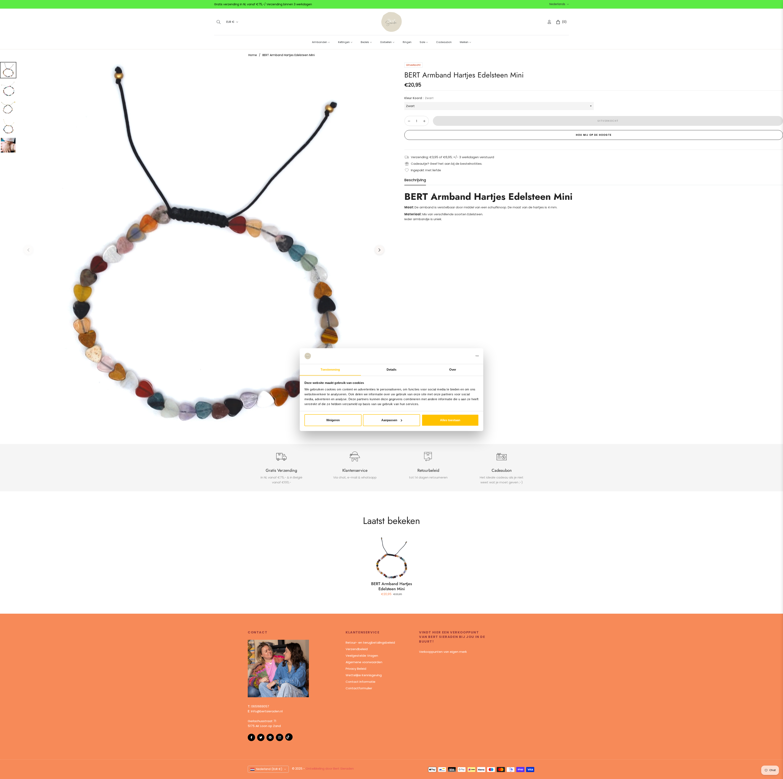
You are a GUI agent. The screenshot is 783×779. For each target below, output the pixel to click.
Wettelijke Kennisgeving (364, 675)
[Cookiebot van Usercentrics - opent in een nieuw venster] (461, 356)
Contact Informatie (360, 682)
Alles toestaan (450, 420)
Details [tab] (392, 369)
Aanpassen (389, 420)
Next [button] (379, 249)
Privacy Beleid (356, 668)
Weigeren (333, 420)
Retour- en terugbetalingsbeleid (370, 642)
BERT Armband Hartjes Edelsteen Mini (391, 586)
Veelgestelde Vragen (362, 655)
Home (252, 55)
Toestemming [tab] (330, 369)
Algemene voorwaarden (364, 662)
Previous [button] (28, 249)
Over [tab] (452, 369)
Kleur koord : (419, 98)
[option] (203, 246)
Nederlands (557, 4)
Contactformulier (359, 688)
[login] (549, 22)
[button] (218, 22)
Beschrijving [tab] (415, 180)
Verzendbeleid (357, 649)
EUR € (230, 22)
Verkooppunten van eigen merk (443, 652)
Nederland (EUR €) (269, 769)
